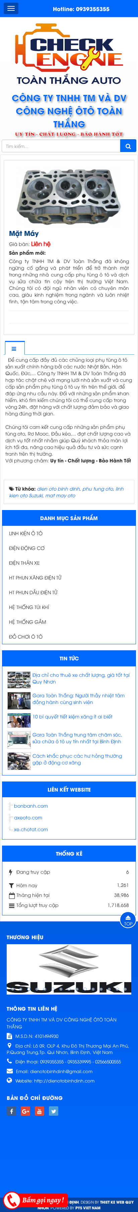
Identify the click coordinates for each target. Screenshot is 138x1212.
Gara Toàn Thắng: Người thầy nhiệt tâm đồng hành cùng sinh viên (78, 698)
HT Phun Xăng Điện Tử (35, 577)
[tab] (14, 348)
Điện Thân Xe (24, 562)
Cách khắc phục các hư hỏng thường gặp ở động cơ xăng (77, 758)
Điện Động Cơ (27, 548)
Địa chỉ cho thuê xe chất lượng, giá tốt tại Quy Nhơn (81, 678)
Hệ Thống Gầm (27, 621)
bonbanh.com (31, 805)
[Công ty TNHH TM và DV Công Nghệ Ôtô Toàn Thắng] (69, 53)
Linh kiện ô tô (26, 533)
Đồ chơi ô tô (26, 636)
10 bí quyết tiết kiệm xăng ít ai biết (72, 716)
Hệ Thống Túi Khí (29, 607)
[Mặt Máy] (69, 195)
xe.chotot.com (31, 829)
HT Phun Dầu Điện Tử (33, 592)
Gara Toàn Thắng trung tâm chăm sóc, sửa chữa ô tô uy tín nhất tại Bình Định (77, 737)
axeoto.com (28, 817)
